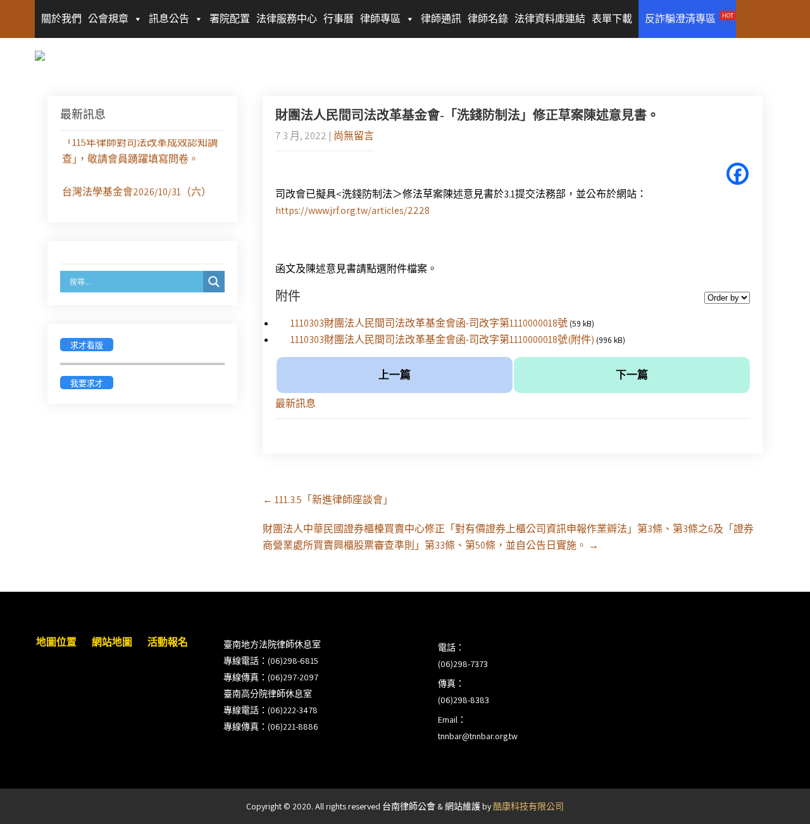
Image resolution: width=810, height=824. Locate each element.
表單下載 (612, 18)
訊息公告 (169, 18)
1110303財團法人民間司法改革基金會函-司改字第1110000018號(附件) (442, 339)
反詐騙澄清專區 (689, 18)
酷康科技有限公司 (528, 806)
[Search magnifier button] (214, 281)
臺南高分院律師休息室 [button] (267, 693)
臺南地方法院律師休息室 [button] (272, 644)
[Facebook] (737, 174)
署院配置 (229, 18)
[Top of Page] (774, 796)
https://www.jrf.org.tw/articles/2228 (352, 210)
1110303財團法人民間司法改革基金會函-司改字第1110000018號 (429, 323)
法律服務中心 (286, 18)
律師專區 (380, 18)
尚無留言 (353, 135)
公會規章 (108, 18)
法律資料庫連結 (549, 18)
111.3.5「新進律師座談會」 (328, 499)
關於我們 (61, 18)
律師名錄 (488, 18)
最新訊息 (295, 403)
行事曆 (338, 18)
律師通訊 (441, 18)
